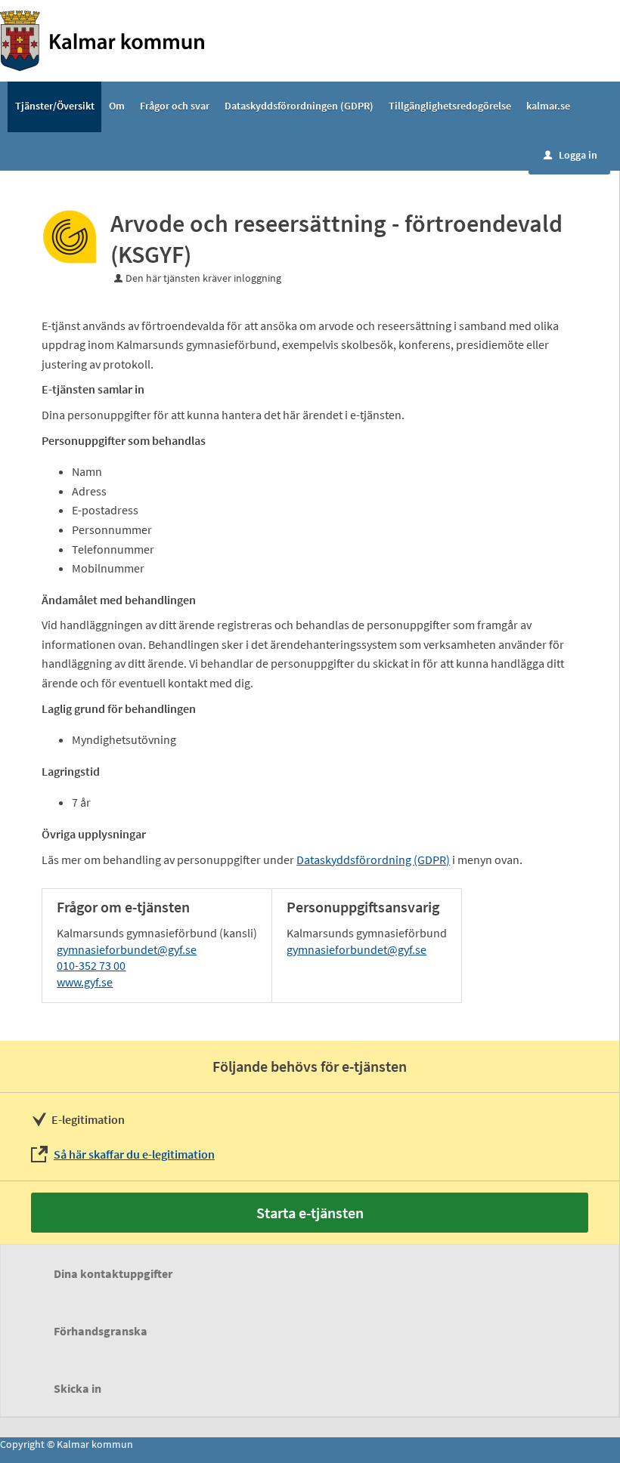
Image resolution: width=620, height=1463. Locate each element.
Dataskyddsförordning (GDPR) (373, 859)
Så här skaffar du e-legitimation (134, 1154)
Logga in (570, 155)
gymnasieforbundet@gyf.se (127, 949)
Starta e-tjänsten (310, 1212)
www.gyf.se (85, 981)
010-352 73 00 (91, 965)
